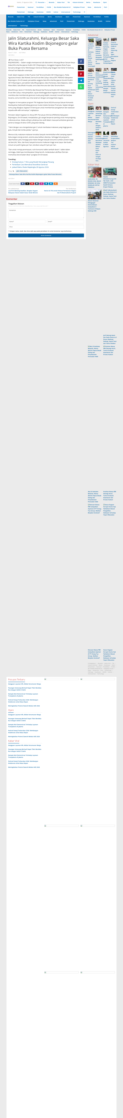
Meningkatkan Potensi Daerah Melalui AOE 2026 (24, 706)
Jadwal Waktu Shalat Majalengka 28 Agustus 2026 (30, 167)
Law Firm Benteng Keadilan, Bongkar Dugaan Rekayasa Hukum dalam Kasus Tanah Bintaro (23, 191)
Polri (101, 670)
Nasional (98, 667)
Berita (100, 665)
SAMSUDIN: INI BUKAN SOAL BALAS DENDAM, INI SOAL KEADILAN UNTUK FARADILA (94, 183)
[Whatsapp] (81, 86)
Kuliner (110, 672)
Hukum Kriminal (92, 665)
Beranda (100, 663)
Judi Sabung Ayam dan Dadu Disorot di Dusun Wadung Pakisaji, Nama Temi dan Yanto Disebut (110, 339)
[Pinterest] (32, 183)
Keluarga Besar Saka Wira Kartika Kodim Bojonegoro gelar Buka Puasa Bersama (35, 174)
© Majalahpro (92, 663)
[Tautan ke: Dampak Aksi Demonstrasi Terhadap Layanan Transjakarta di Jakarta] (106, 108)
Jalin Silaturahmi (22, 171)
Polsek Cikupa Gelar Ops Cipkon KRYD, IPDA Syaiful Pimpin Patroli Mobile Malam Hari (113, 84)
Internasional (92, 674)
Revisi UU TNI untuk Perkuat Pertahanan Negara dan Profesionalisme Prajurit (60, 191)
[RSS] (56, 183)
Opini (113, 665)
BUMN (104, 672)
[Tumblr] (37, 183)
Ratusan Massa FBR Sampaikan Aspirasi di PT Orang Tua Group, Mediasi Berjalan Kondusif (94, 654)
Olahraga (90, 672)
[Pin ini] (81, 74)
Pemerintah (91, 667)
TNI (113, 663)
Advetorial (96, 670)
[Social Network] (84, 12)
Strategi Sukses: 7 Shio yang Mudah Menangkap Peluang (33, 162)
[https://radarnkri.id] (11, 6)
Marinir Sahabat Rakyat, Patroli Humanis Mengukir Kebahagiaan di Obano (100, 55)
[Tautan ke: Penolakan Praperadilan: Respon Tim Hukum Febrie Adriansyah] (114, 133)
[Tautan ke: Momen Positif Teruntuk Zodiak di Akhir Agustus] (106, 133)
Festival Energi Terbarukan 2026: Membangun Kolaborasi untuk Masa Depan (115, 116)
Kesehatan (107, 665)
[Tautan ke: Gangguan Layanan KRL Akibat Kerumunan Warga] (91, 108)
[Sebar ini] (81, 61)
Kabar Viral (107, 663)
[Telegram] (51, 183)
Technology (100, 674)
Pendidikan (106, 667)
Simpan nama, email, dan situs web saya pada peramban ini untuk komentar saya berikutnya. (41, 231)
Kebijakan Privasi (108, 668)
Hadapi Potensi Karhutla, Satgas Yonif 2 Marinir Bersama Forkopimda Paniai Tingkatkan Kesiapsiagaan (108, 53)
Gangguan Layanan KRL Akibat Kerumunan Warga (24, 684)
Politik (113, 667)
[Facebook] (23, 183)
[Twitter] (27, 183)
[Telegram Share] (81, 80)
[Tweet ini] (81, 67)
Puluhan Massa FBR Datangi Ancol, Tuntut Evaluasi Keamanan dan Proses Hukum (109, 496)
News (89, 670)
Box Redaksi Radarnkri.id (95, 668)
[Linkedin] (46, 183)
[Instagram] (41, 183)
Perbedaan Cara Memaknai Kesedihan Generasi (30, 164)
